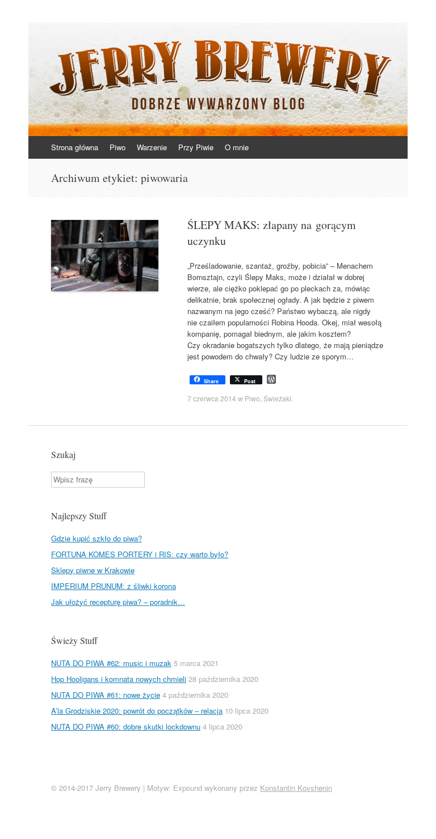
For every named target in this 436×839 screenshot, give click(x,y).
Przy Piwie (195, 147)
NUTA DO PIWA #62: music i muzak (111, 663)
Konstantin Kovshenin (296, 787)
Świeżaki (277, 398)
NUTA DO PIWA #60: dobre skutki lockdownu (125, 726)
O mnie (237, 147)
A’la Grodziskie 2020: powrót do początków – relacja (137, 710)
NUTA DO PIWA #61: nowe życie (105, 694)
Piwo (117, 147)
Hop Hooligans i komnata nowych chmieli (118, 678)
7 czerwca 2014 (211, 398)
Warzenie (152, 147)
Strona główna (74, 147)
